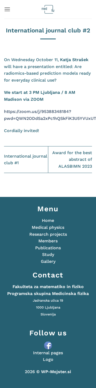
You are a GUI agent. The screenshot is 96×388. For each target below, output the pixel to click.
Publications (48, 247)
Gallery (48, 261)
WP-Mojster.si (56, 371)
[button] (7, 9)
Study (48, 254)
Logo (48, 359)
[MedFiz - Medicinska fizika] (48, 9)
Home (48, 220)
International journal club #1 (25, 160)
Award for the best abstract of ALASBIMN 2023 (72, 159)
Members (48, 240)
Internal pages (48, 352)
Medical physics (48, 227)
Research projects (48, 234)
